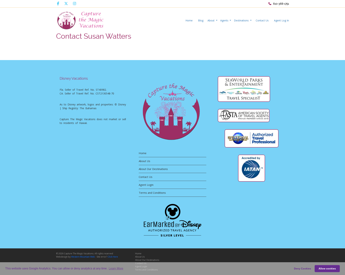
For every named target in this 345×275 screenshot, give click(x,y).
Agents (224, 20)
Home (189, 20)
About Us (144, 161)
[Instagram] (74, 4)
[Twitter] (66, 4)
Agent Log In (281, 20)
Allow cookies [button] (327, 268)
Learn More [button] (116, 268)
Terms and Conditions (152, 192)
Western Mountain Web (83, 256)
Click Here (113, 256)
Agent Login (146, 185)
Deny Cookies (302, 268)
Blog (200, 20)
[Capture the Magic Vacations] (80, 19)
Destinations (241, 20)
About (211, 20)
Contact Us (262, 20)
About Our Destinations (153, 169)
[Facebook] (58, 4)
